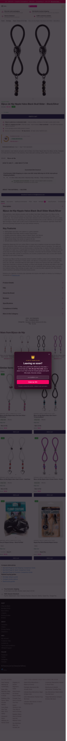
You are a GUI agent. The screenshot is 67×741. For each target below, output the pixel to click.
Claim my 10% (32, 382)
